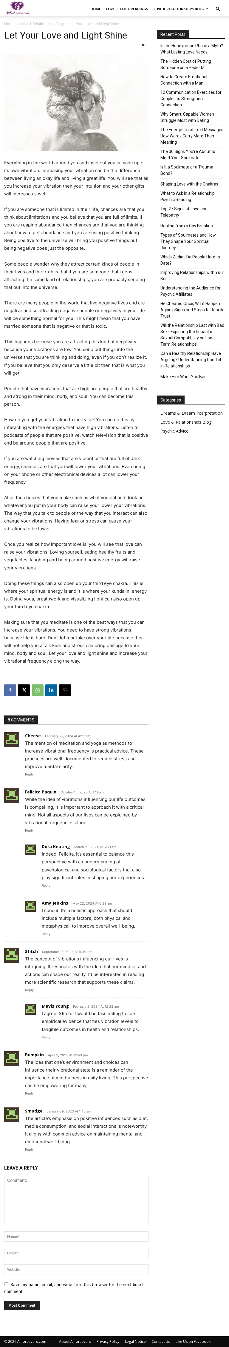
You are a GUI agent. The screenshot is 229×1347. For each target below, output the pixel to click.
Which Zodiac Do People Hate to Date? (190, 260)
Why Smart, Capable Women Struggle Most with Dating (187, 117)
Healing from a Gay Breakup (186, 225)
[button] (218, 9)
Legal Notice (135, 1341)
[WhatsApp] (38, 690)
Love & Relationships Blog (179, 9)
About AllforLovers (75, 1341)
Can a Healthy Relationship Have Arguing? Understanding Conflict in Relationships (190, 359)
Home (95, 9)
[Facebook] (10, 690)
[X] (24, 690)
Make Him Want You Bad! (184, 376)
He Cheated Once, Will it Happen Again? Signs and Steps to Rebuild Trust (192, 309)
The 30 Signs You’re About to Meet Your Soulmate (187, 154)
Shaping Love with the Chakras (189, 184)
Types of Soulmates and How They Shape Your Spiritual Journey (188, 241)
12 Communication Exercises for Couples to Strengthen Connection (191, 98)
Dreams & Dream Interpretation (191, 413)
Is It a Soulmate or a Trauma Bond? (186, 170)
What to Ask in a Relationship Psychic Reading (187, 196)
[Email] (65, 690)
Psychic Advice (174, 431)
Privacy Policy (108, 1341)
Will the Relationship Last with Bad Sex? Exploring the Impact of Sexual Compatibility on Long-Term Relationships (192, 335)
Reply (29, 774)
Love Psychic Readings (127, 9)
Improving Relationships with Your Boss (192, 275)
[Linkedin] (51, 690)
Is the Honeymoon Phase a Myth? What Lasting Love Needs (191, 48)
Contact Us (160, 1341)
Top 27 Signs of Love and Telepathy (184, 211)
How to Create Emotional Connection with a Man (183, 79)
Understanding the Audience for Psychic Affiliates (190, 291)
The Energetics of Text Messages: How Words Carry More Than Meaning (192, 136)
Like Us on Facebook (193, 1341)
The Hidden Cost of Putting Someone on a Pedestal (185, 64)
